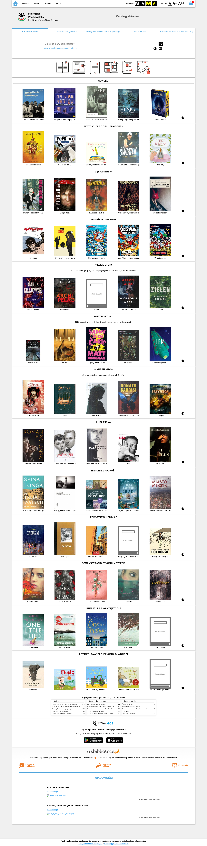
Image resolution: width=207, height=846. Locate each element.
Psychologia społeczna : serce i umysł (64, 704)
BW (143, 3)
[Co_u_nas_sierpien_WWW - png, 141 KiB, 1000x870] (60, 813)
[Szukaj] (161, 44)
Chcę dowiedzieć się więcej (91, 843)
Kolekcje (73, 48)
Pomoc (48, 3)
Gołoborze (125, 711)
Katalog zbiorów (30, 31)
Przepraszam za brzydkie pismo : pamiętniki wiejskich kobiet (106, 713)
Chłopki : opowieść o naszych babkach (99, 709)
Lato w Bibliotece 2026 (58, 787)
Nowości (25, 3)
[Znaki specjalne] (160, 48)
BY (154, 3)
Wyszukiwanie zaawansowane (56, 48)
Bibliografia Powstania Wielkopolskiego (103, 31)
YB (148, 3)
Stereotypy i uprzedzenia (60, 711)
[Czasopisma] (127, 74)
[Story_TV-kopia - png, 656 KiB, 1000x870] (56, 795)
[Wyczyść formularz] (155, 48)
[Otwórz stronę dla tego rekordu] (34, 103)
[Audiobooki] (79, 74)
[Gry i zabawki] (144, 74)
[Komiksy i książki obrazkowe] (111, 74)
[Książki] (63, 74)
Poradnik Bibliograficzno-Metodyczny (176, 31)
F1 (174, 3)
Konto (58, 3)
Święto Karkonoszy (128, 704)
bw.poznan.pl (52, 791)
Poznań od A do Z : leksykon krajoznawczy (66, 706)
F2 (181, 3)
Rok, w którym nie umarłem (95, 711)
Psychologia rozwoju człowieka (62, 713)
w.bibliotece (90, 758)
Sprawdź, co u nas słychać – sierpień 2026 (67, 805)
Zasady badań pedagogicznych (62, 709)
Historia (37, 3)
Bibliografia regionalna (67, 31)
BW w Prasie (140, 31)
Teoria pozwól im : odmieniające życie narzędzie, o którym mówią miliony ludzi (112, 706)
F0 (170, 3)
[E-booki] (95, 74)
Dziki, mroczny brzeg (128, 713)
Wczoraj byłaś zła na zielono (96, 704)
